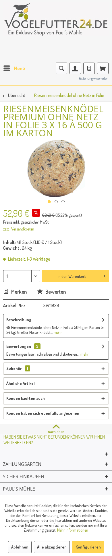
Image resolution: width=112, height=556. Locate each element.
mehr (57, 332)
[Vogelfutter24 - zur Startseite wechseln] (56, 23)
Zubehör (17, 368)
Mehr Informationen (72, 530)
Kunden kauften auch (25, 398)
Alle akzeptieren (52, 547)
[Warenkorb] (103, 68)
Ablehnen (19, 547)
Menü (19, 68)
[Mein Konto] (75, 68)
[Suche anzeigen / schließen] (61, 68)
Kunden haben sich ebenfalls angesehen (42, 413)
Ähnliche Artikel (20, 383)
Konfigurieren (88, 547)
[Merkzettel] (89, 68)
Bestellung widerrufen (94, 78)
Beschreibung (18, 319)
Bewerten (55, 291)
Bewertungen (18, 346)
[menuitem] (14, 68)
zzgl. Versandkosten (18, 228)
